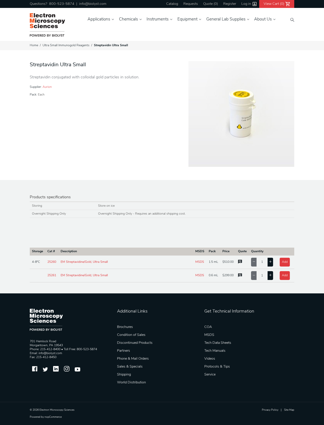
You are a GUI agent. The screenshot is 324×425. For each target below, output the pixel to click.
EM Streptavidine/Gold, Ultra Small (84, 262)
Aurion (47, 87)
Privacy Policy (270, 410)
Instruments (158, 19)
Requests (190, 4)
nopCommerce (53, 417)
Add (285, 262)
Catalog (172, 4)
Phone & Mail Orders (133, 359)
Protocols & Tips (217, 366)
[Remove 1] (254, 262)
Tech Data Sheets (217, 343)
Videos (209, 359)
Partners (123, 351)
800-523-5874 (61, 4)
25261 (51, 275)
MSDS (199, 262)
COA (208, 327)
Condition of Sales (131, 335)
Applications (99, 19)
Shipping (124, 374)
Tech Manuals (214, 351)
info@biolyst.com (92, 4)
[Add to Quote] (240, 263)
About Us (263, 19)
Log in (246, 4)
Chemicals (128, 19)
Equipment (187, 19)
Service (210, 374)
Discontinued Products (135, 343)
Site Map (289, 410)
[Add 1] (270, 262)
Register (229, 4)
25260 (51, 262)
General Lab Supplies (226, 19)
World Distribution (131, 382)
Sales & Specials (130, 366)
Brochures (125, 327)
